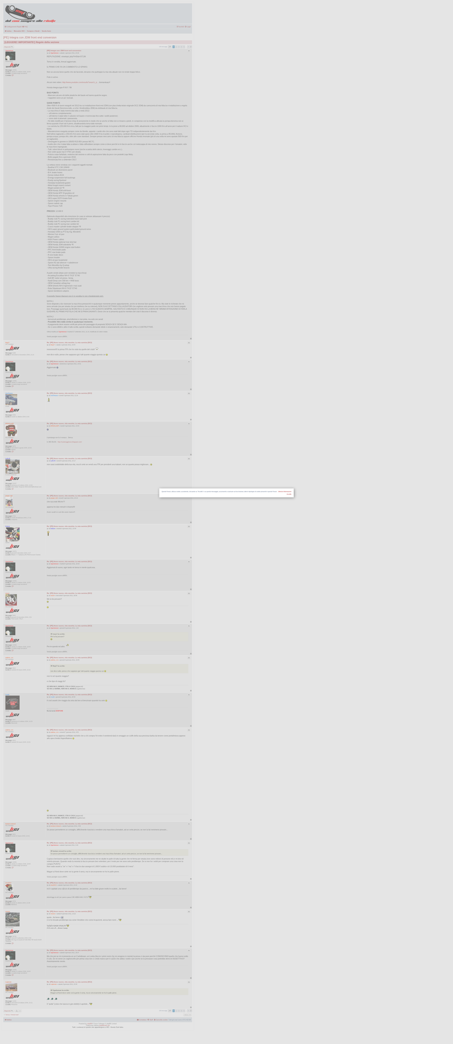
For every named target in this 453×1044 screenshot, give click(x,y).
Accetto (289, 494)
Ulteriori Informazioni (284, 491)
